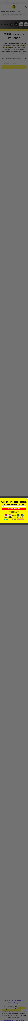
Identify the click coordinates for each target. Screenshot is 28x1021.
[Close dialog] (27, 498)
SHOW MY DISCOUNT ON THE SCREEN (14, 508)
